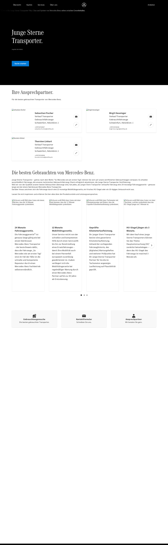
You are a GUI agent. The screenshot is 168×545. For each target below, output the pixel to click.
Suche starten (20, 63)
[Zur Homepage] (84, 4)
